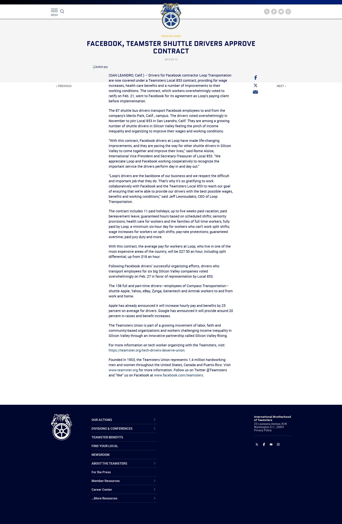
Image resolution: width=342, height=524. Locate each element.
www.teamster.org (123, 370)
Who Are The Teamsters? (187, 432)
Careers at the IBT (182, 440)
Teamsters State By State (187, 432)
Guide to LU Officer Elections (189, 475)
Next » (281, 86)
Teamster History (181, 449)
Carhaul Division (180, 466)
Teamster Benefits (107, 437)
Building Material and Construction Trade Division (193, 458)
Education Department (185, 440)
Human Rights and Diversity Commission (189, 509)
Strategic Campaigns (184, 440)
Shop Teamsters (181, 449)
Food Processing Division (187, 492)
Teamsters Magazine (184, 440)
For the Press (101, 472)
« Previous (64, 86)
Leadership (177, 440)
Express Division (180, 483)
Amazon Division (181, 440)
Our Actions (179, 420)
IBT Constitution (180, 466)
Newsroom (101, 454)
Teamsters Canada (183, 458)
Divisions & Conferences (189, 420)
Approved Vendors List (185, 466)
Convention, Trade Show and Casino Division (195, 475)
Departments (178, 458)
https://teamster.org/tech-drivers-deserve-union (147, 350)
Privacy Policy (263, 430)
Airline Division (179, 432)
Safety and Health (182, 449)
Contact (175, 432)
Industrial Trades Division (187, 517)
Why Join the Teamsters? (187, 432)
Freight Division (180, 500)
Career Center (181, 420)
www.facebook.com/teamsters (178, 375)
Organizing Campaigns (185, 432)
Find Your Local (105, 446)
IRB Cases (176, 475)
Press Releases (171, 36)
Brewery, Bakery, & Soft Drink (189, 449)
